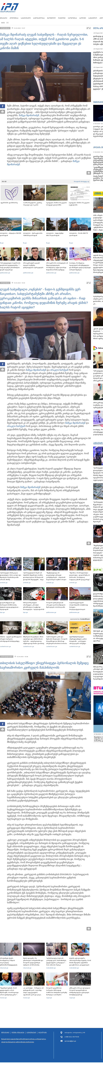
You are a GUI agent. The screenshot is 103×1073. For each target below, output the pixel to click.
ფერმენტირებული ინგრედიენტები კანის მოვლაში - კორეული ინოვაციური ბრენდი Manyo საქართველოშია (78, 641)
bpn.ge (2, 612)
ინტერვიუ (98, 102)
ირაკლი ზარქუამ (59, 370)
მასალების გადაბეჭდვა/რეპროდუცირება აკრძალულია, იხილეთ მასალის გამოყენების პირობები (23, 1040)
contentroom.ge (5, 646)
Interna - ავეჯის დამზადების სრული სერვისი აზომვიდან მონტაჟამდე (11, 639)
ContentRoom (85, 619)
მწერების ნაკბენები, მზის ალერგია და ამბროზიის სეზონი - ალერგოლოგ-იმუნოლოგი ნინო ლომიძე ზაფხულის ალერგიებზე (33, 641)
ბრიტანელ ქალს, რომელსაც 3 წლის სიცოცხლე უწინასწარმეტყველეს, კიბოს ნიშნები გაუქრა (9, 962)
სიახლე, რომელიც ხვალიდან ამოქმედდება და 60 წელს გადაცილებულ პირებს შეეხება (80, 266)
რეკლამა (42, 1033)
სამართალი (26, 18)
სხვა (3, 23)
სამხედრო (92, 18)
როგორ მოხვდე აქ (81, 181)
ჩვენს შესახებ (18, 1033)
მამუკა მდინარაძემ (29, 115)
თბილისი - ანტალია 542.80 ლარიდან (10, 234)
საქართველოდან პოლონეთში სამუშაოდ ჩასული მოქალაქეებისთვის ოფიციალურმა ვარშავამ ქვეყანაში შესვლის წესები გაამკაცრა (79, 609)
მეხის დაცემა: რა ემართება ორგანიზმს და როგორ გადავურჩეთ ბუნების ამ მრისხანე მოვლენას (33, 962)
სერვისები (31, 1033)
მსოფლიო (51, 18)
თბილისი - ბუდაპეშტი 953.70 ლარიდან (55, 234)
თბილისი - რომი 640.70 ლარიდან (78, 234)
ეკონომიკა (72, 18)
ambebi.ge (3, 582)
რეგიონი (61, 18)
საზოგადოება (39, 18)
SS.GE (4, 181)
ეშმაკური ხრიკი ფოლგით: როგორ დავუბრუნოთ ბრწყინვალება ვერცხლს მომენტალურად (79, 991)
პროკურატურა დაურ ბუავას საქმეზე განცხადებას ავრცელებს (33, 265)
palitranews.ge (51, 612)
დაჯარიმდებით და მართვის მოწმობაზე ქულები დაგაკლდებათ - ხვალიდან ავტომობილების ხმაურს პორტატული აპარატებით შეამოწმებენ (10, 609)
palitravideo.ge (5, 273)
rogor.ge (49, 998)
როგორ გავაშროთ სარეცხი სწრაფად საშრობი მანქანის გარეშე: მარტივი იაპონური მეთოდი (56, 992)
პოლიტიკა (14, 18)
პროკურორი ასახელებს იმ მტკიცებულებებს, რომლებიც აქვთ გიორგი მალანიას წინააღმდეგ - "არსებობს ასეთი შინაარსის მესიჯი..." (57, 268)
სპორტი (82, 18)
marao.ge (3, 998)
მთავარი (3, 18)
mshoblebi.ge (51, 968)
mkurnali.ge (4, 968)
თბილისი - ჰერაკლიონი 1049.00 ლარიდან (32, 234)
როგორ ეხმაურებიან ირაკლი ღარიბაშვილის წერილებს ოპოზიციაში (55, 605)
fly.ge (2, 243)
